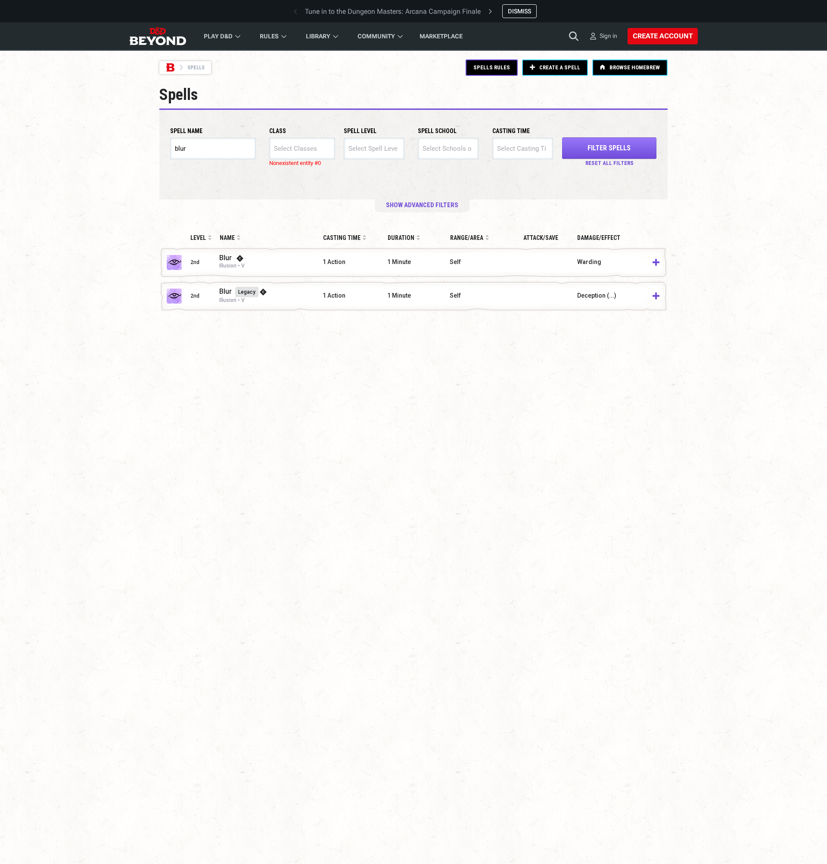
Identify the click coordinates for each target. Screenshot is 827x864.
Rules (269, 36)
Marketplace (441, 36)
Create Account (663, 36)
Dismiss (519, 11)
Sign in (608, 35)
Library (318, 36)
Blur (225, 258)
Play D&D (218, 36)
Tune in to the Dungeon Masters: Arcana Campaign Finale (393, 11)
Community (376, 36)
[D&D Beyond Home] (157, 36)
